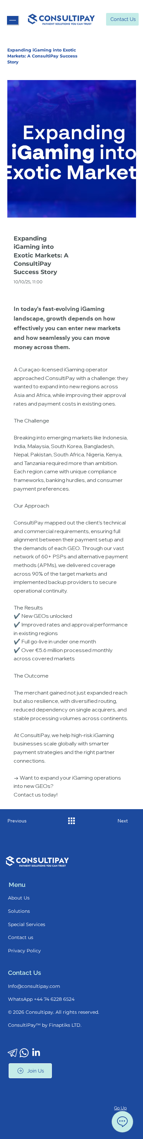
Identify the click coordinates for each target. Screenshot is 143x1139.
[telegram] (12, 1053)
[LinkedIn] (36, 1053)
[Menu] (12, 20)
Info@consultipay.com (34, 986)
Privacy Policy (24, 951)
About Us (19, 898)
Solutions (19, 911)
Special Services (26, 924)
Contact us (20, 937)
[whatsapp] (24, 1053)
